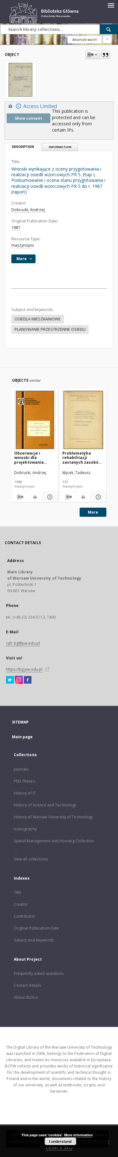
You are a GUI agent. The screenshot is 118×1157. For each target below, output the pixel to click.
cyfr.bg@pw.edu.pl (23, 643)
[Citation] (105, 55)
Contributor (24, 916)
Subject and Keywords (34, 940)
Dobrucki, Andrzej (28, 209)
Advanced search (84, 39)
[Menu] (110, 5)
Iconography (25, 829)
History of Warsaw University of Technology (53, 817)
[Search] (109, 29)
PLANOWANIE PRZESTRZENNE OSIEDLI (50, 329)
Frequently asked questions (39, 973)
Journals (21, 769)
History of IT (25, 793)
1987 (15, 227)
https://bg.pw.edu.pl (24, 669)
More (93, 512)
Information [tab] (60, 147)
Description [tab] (23, 147)
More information (78, 1134)
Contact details (27, 985)
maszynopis (22, 245)
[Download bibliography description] (19, 497)
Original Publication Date (36, 928)
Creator (21, 904)
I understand (60, 1141)
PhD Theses (24, 781)
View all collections (31, 859)
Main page (22, 736)
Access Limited (40, 106)
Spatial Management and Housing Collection (54, 840)
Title (18, 892)
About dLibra (26, 997)
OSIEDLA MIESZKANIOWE (37, 319)
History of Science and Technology (45, 805)
